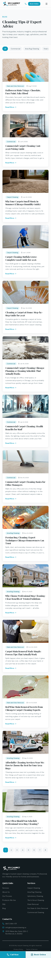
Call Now (14, 954)
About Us (6, 892)
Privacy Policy (18, 949)
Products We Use (9, 900)
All (5, 49)
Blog (4, 908)
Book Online (34, 4)
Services (5, 888)
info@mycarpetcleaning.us (15, 927)
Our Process (7, 896)
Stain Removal (33, 904)
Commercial (15, 49)
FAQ (3, 904)
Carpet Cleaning (33, 888)
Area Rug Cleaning (32, 49)
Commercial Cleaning (35, 912)
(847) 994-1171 (11, 924)
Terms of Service (31, 949)
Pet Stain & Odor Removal (37, 908)
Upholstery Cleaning (35, 896)
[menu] (46, 4)
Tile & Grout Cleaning (35, 900)
